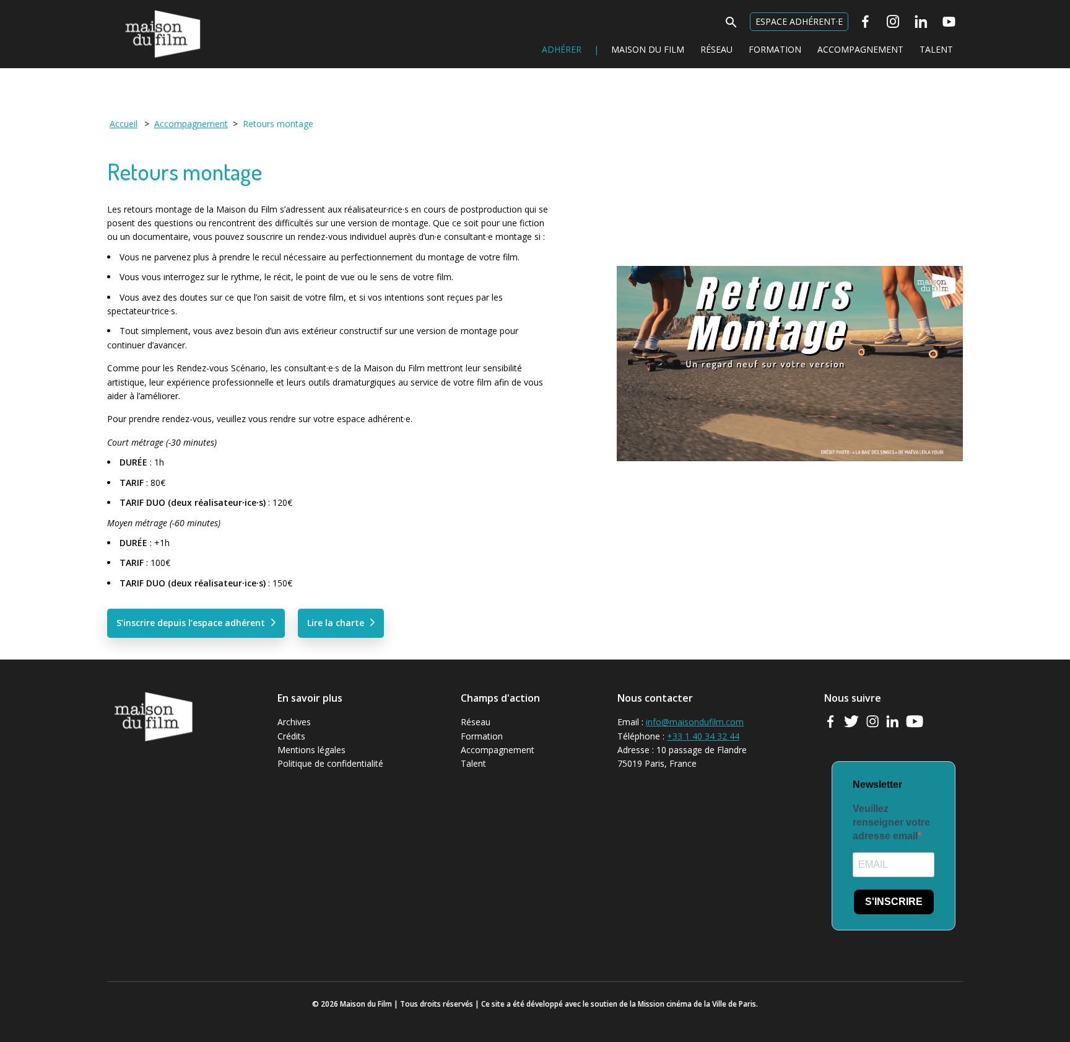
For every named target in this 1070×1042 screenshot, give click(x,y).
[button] (731, 26)
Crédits (291, 736)
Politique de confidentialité (330, 763)
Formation (775, 49)
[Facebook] (865, 21)
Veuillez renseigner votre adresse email (891, 822)
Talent (936, 49)
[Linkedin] (921, 21)
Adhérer (561, 49)
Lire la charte (335, 623)
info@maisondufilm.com (695, 722)
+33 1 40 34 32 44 (703, 736)
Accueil (123, 124)
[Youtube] (949, 21)
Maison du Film (137, 9)
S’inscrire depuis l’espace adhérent (190, 623)
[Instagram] (893, 21)
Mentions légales (311, 750)
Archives (294, 722)
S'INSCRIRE (894, 901)
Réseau (716, 49)
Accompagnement (860, 49)
